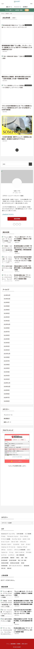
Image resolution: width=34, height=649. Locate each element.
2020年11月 (7, 383)
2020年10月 (7, 386)
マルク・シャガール (19, 552)
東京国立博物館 (4, 563)
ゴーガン (28, 544)
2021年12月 (7, 353)
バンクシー (9, 549)
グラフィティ (23, 541)
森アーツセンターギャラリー (15, 565)
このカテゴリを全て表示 (17, 456)
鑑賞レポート (7, 422)
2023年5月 (7, 313)
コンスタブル (16, 544)
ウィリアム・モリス (16, 539)
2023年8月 (7, 306)
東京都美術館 (4, 565)
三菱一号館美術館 (20, 555)
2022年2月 (7, 346)
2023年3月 (7, 317)
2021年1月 (7, 379)
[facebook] (14, 224)
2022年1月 (7, 350)
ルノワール (3, 555)
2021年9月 (7, 357)
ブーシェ (11, 552)
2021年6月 (7, 364)
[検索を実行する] (30, 164)
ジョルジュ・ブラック (22, 547)
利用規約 (18, 644)
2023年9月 (7, 302)
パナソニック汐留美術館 (19, 549)
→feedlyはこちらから (8, 214)
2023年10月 (7, 299)
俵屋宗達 (12, 557)
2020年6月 (7, 401)
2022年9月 (7, 328)
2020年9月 (7, 390)
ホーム (8, 644)
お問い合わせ (24, 644)
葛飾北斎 (9, 568)
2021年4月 (7, 372)
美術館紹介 (7, 418)
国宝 (26, 557)
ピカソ (28, 549)
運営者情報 (17, 219)
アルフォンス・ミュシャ (12, 536)
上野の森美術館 (4, 557)
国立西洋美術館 (12, 560)
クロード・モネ (14, 541)
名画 (22, 557)
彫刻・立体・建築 (22, 560)
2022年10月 (7, 324)
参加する (27, 458)
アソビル (3, 536)
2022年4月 (7, 339)
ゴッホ (22, 544)
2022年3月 (7, 342)
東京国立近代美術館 (14, 563)
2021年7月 (7, 361)
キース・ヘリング (5, 541)
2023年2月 (7, 321)
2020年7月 (7, 397)
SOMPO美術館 (20, 533)
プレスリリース (8, 415)
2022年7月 (7, 331)
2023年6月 (7, 310)
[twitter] (17, 224)
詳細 (27, 10)
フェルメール (4, 552)
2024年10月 (7, 295)
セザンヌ (3, 549)
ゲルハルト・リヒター (6, 544)
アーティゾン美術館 (5, 539)
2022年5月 (7, 335)
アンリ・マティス (24, 536)
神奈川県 (3, 568)
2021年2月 (7, 375)
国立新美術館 (4, 560)
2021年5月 (7, 368)
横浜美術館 (26, 565)
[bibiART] (17, 2)
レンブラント (11, 555)
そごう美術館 (28, 533)
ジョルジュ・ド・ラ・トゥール (8, 547)
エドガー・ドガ (26, 539)
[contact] (20, 224)
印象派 (17, 557)
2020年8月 (7, 394)
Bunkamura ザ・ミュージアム (8, 533)
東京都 (22, 563)
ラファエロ (28, 552)
